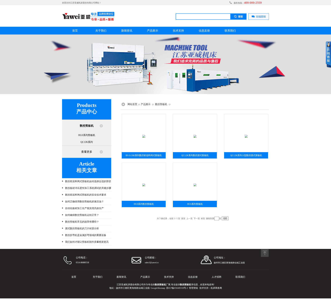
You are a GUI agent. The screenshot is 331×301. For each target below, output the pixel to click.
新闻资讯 (126, 30)
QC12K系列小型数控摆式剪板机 (246, 155)
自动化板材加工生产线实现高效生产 (84, 208)
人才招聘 (216, 277)
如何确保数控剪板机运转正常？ (82, 215)
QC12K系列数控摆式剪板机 (195, 155)
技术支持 (178, 30)
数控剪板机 (161, 104)
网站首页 (132, 104)
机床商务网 (216, 288)
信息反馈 (204, 30)
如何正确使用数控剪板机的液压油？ (84, 201)
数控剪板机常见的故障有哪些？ (82, 221)
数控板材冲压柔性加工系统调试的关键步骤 (88, 188)
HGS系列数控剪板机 (144, 204)
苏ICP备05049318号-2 (177, 288)
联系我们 (230, 30)
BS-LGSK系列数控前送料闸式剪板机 (144, 155)
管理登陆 (193, 288)
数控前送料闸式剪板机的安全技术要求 (85, 195)
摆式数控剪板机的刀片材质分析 (82, 228)
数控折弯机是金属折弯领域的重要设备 (85, 235)
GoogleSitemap (158, 288)
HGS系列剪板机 (86, 135)
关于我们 (100, 30)
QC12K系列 (87, 142)
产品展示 (152, 30)
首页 (75, 30)
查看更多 (86, 151)
